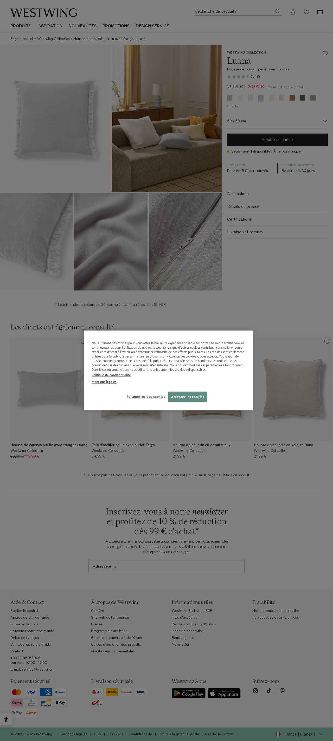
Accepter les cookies (187, 397)
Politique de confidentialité (111, 375)
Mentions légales (104, 382)
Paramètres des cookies (146, 397)
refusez (124, 370)
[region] (168, 370)
